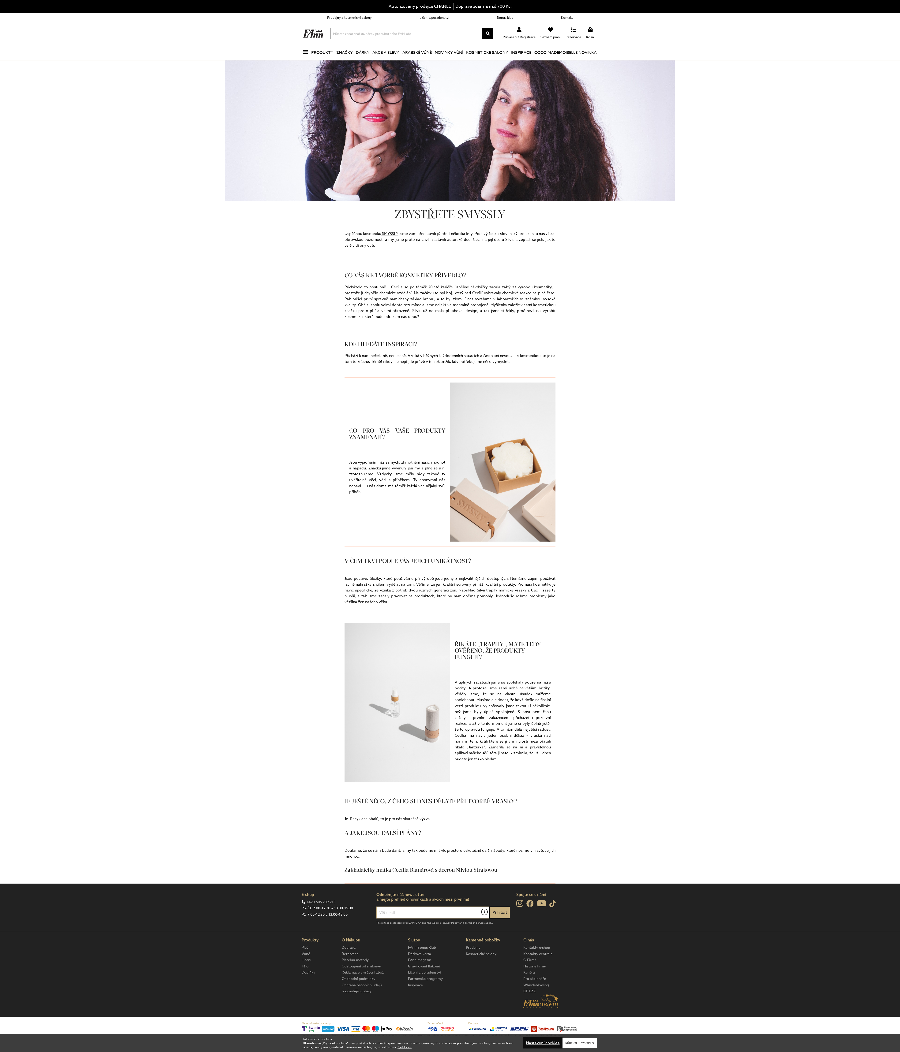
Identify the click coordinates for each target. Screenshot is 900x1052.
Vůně (306, 953)
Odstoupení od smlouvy (361, 966)
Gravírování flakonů (424, 966)
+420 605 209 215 (320, 902)
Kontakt (567, 17)
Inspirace (521, 53)
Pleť (305, 947)
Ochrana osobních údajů (362, 985)
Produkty (322, 53)
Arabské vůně (417, 53)
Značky (344, 53)
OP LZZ (529, 991)
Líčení (306, 960)
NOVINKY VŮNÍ (449, 53)
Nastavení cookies (542, 1043)
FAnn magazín (419, 960)
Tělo (305, 966)
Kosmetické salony (487, 53)
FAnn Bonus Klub (422, 947)
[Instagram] (519, 903)
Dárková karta (419, 953)
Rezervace (350, 953)
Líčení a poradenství (434, 17)
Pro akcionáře (534, 978)
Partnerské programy (425, 978)
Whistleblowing (536, 985)
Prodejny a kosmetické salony (349, 17)
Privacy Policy (450, 923)
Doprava (349, 947)
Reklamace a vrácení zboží (363, 972)
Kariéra (529, 972)
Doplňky (308, 972)
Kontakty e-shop (536, 947)
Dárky (362, 53)
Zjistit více (405, 1047)
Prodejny (473, 947)
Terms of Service (475, 923)
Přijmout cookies (579, 1043)
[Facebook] (530, 903)
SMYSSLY (389, 234)
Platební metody (355, 960)
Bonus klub (505, 17)
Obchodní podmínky (358, 978)
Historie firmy (534, 966)
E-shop (308, 894)
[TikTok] (552, 903)
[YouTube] (541, 903)
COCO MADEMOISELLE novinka (565, 53)
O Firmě (529, 960)
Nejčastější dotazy (356, 991)
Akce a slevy (385, 53)
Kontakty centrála (537, 953)
